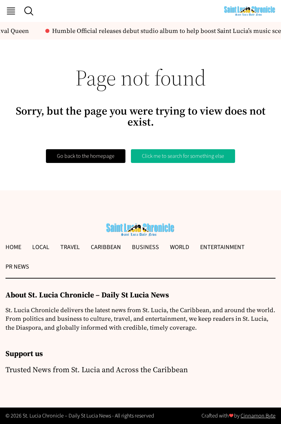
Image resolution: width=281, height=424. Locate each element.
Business (145, 247)
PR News (17, 266)
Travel (70, 247)
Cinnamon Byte (258, 416)
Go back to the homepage (85, 156)
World (179, 247)
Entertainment (222, 247)
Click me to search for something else (183, 156)
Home (13, 247)
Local (40, 247)
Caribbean (106, 247)
